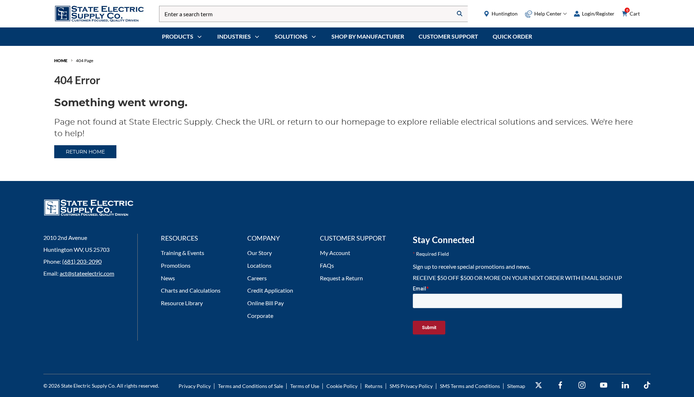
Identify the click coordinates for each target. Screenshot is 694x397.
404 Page (84, 60)
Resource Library (182, 302)
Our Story (259, 252)
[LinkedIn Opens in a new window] (625, 385)
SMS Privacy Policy (411, 386)
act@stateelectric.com (87, 273)
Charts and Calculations (190, 290)
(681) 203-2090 (82, 261)
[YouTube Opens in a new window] (603, 385)
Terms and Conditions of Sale (250, 386)
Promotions (175, 265)
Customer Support (448, 36)
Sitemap (516, 386)
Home (61, 60)
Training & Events (182, 252)
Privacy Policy (195, 386)
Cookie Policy (341, 386)
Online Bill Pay (265, 302)
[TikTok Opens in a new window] (647, 385)
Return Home (85, 152)
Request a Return (341, 278)
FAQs (327, 265)
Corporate (260, 315)
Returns (373, 386)
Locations (259, 265)
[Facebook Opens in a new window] (560, 385)
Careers (257, 278)
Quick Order (512, 36)
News (168, 278)
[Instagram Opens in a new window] (582, 385)
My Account (335, 252)
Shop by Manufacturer (367, 36)
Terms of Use (304, 386)
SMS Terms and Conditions (470, 386)
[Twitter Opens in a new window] (538, 385)
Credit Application (270, 290)
